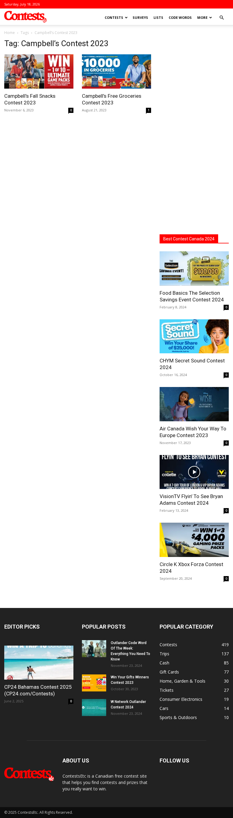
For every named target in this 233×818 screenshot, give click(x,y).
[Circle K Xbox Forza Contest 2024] (194, 540)
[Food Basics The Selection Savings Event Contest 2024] (194, 268)
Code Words (180, 17)
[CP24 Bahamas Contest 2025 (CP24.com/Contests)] (38, 663)
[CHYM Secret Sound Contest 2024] (194, 336)
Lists (158, 17)
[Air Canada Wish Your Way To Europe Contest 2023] (194, 404)
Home (9, 32)
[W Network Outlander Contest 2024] (94, 707)
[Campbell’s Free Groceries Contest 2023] (116, 71)
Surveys (140, 17)
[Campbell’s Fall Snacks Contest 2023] (38, 71)
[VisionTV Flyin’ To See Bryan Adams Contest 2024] (194, 472)
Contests (114, 17)
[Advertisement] (194, 130)
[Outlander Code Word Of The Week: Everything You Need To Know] (94, 648)
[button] (221, 18)
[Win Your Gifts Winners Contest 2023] (94, 682)
